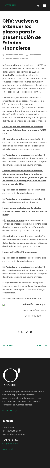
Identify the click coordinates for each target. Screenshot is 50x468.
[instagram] (16, 410)
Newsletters (35, 55)
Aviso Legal (7, 449)
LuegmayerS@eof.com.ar (35, 310)
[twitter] (11, 410)
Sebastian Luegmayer (15, 58)
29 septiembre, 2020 (14, 55)
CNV (27, 58)
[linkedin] (7, 410)
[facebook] (3, 410)
